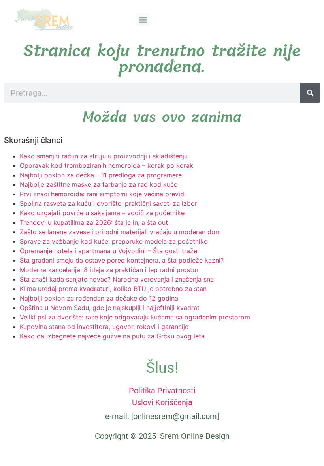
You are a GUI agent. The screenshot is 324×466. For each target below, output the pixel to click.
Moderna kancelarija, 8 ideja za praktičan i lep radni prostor (109, 270)
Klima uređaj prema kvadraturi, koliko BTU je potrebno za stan (113, 289)
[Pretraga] (310, 93)
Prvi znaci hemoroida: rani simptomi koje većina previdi (103, 194)
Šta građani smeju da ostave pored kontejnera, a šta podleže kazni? (122, 260)
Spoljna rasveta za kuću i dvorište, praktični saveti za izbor (108, 203)
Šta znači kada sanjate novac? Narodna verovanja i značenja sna (117, 279)
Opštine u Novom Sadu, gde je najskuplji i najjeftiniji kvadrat (110, 308)
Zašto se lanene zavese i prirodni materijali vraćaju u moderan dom (120, 232)
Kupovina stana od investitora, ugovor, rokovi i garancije (104, 327)
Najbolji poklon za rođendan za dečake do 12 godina (99, 298)
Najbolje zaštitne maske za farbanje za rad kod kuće (98, 184)
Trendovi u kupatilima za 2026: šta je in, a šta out (94, 222)
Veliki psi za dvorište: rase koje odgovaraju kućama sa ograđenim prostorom (135, 317)
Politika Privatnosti (162, 390)
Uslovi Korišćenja (162, 402)
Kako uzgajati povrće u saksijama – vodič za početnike (102, 213)
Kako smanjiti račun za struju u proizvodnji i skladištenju (104, 156)
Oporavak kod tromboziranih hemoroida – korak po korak (106, 165)
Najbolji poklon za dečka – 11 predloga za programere (101, 175)
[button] (142, 19)
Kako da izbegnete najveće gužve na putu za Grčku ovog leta (112, 336)
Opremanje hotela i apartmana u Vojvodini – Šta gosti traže (108, 251)
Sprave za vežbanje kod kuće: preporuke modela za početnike (113, 241)
